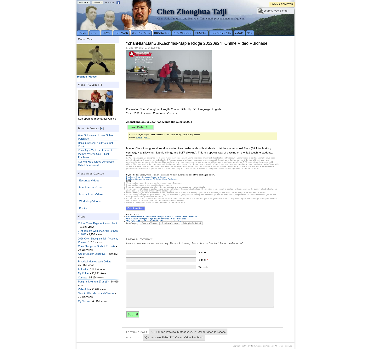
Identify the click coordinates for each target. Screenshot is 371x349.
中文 (250, 32)
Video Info (83, 289)
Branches (162, 32)
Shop (95, 32)
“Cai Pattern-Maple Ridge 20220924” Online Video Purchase (154, 221)
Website (203, 267)
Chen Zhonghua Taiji (192, 11)
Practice (83, 2)
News (106, 32)
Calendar (83, 269)
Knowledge (182, 32)
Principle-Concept (170, 223)
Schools (110, 3)
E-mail (203, 259)
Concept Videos (149, 223)
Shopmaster (137, 48)
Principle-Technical (192, 223)
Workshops (141, 32)
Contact (97, 2)
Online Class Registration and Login (98, 223)
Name (203, 252)
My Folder (83, 273)
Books (83, 208)
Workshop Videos (90, 201)
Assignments (221, 32)
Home (82, 32)
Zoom (239, 32)
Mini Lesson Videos (91, 187)
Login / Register (282, 4)
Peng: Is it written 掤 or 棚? (93, 281)
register (139, 137)
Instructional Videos (91, 194)
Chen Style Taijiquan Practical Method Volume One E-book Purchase (95, 154)
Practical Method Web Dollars (94, 261)
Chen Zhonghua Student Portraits (96, 246)
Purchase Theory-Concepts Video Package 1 (146, 177)
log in (147, 137)
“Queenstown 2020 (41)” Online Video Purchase (173, 337)
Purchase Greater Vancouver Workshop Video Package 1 (152, 179)
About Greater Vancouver (92, 253)
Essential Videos (89, 180)
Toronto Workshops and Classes (96, 293)
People (201, 32)
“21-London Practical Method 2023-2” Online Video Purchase (188, 331)
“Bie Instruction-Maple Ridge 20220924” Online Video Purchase (156, 219)
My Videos (84, 301)
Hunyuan (121, 32)
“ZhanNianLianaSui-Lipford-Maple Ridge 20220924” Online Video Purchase (161, 217)
